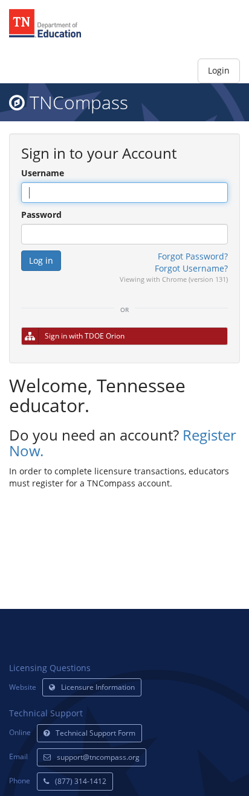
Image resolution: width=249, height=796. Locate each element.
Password (41, 214)
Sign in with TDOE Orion (84, 336)
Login (219, 70)
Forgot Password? (193, 256)
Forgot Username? (191, 268)
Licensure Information (98, 687)
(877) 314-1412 (80, 781)
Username (42, 173)
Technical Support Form (95, 733)
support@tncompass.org (98, 757)
